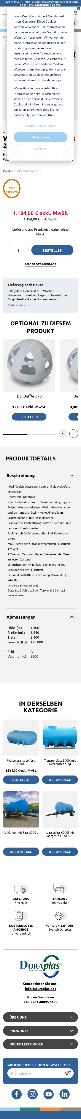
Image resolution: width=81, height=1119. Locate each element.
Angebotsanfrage (40, 264)
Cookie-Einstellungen (40, 125)
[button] (73, 433)
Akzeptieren (40, 137)
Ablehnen (40, 149)
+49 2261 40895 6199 (40, 1002)
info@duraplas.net (40, 988)
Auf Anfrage (60, 780)
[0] (74, 12)
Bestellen (52, 250)
